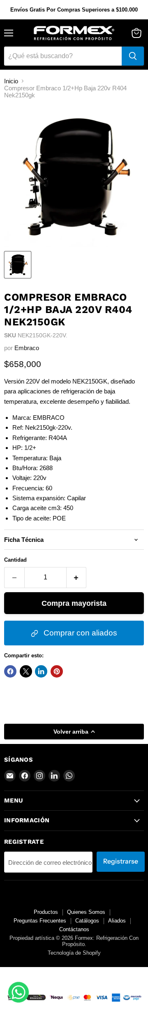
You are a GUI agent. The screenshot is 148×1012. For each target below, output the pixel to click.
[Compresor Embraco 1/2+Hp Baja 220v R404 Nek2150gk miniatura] (18, 265)
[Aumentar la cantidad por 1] (77, 577)
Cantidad (15, 560)
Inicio (11, 81)
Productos (46, 912)
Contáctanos (74, 929)
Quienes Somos (86, 912)
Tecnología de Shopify (74, 953)
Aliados (117, 921)
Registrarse (120, 861)
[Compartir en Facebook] (10, 671)
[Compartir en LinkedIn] (41, 671)
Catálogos (87, 921)
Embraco (26, 347)
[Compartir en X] (26, 671)
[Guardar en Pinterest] (57, 671)
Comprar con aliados (79, 632)
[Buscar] (133, 56)
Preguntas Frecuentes (40, 921)
